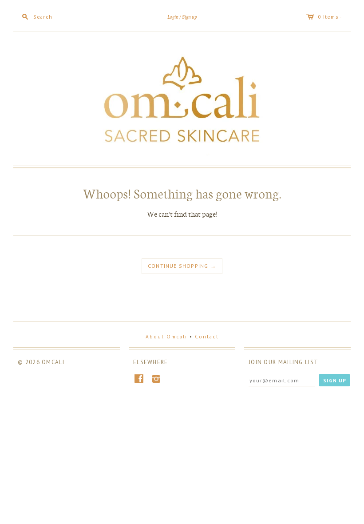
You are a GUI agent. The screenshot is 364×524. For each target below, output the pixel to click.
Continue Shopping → (182, 265)
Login (172, 17)
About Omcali (166, 336)
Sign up (189, 17)
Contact (207, 336)
